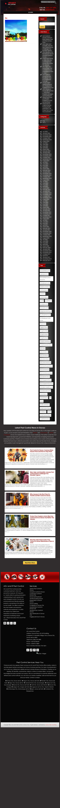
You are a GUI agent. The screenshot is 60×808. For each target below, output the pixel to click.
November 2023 (46, 175)
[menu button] (30, 12)
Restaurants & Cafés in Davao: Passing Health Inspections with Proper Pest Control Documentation (47, 107)
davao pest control (44, 307)
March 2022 (45, 207)
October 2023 (46, 176)
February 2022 (46, 209)
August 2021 (45, 218)
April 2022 (45, 205)
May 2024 (45, 165)
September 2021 (47, 217)
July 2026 (45, 131)
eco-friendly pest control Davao (45, 319)
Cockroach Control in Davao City (36, 594)
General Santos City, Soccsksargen (34, 683)
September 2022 (47, 197)
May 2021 (45, 223)
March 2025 (45, 149)
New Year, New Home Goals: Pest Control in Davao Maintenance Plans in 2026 (47, 70)
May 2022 (45, 204)
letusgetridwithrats (44, 338)
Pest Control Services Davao (46, 373)
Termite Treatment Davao (45, 415)
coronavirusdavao (44, 297)
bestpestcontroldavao (45, 286)
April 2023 (45, 186)
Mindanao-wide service (47, 2)
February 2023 (46, 189)
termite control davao (44, 404)
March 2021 (45, 226)
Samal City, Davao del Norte (21, 685)
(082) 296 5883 (37, 639)
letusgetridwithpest (44, 334)
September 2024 (47, 159)
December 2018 (46, 259)
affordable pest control (45, 283)
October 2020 (46, 234)
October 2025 (46, 138)
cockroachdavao (44, 290)
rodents (51, 432)
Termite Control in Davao (45, 408)
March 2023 (45, 188)
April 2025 (45, 147)
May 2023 (45, 185)
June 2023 (45, 183)
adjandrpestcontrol (44, 274)
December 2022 (46, 193)
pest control (42, 348)
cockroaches (43, 432)
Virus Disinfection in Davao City (37, 614)
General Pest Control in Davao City (36, 607)
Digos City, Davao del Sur (16, 683)
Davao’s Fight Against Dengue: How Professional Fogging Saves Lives (47, 85)
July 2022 (45, 201)
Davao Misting (34, 603)
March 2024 (45, 168)
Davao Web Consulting (51, 724)
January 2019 (46, 257)
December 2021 (46, 212)
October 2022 (46, 196)
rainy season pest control (45, 390)
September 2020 (47, 236)
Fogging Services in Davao (37, 616)
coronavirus (42, 293)
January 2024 (46, 172)
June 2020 (45, 241)
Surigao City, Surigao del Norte (21, 687)
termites (49, 411)
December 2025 (46, 135)
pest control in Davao (44, 359)
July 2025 (45, 143)
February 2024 (46, 170)
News (43, 122)
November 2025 (46, 136)
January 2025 (46, 152)
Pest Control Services (44, 369)
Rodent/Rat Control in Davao (36, 601)
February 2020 (46, 247)
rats (50, 397)
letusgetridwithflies (44, 331)
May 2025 (45, 146)
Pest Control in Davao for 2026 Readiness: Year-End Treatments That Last (47, 78)
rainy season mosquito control (46, 387)
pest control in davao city (45, 362)
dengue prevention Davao (45, 311)
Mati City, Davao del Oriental (39, 685)
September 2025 (47, 139)
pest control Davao (44, 355)
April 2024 (45, 167)
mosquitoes (7, 434)
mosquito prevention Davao (46, 345)
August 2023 (45, 180)
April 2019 (45, 255)
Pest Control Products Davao (46, 366)
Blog (43, 121)
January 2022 (46, 210)
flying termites (43, 323)
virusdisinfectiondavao (45, 418)
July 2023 (45, 181)
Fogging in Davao (44, 327)
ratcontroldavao (43, 394)
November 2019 (46, 252)
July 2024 (45, 162)
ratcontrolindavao (44, 397)
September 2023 (47, 178)
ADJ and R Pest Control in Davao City (45, 278)
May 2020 (45, 243)
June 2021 (45, 222)
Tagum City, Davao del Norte (31, 680)
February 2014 (46, 260)
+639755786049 (35, 641)
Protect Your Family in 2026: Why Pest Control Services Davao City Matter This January (47, 62)
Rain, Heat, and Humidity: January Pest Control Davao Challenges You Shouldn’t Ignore (47, 47)
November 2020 (46, 233)
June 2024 (45, 164)
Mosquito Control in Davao (37, 592)
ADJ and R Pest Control (45, 270)
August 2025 (45, 141)
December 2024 (46, 154)
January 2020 (46, 249)
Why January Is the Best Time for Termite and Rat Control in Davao (48, 54)
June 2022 (45, 202)
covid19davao (48, 300)
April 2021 (45, 225)
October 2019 (46, 254)
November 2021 (46, 214)
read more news (30, 563)
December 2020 (46, 231)
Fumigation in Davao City (37, 605)
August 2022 (45, 199)
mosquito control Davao (45, 341)
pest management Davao (45, 380)
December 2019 (46, 251)
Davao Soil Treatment (36, 597)
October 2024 (46, 157)
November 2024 (46, 156)
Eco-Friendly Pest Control (45, 314)
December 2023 (46, 173)
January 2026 (46, 133)
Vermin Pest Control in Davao (36, 589)
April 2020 (45, 244)
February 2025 (46, 151)
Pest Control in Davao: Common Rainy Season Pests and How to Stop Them (47, 39)
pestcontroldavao (44, 352)
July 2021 (45, 220)
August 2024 (45, 160)
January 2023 (46, 191)
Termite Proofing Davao (36, 598)
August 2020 (45, 238)
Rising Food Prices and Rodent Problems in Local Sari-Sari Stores (47, 99)
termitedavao (43, 411)
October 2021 (46, 215)
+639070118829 (35, 643)
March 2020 (45, 246)
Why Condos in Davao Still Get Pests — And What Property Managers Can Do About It (48, 92)
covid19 (42, 300)
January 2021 (46, 230)
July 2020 (45, 239)
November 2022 (46, 194)
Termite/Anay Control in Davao (36, 611)
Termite (41, 401)
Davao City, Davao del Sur (14, 680)
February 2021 (46, 228)
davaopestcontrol (44, 304)
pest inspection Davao (45, 376)
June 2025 (45, 144)
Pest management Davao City (46, 383)
